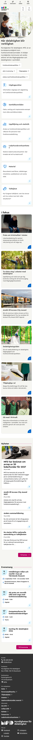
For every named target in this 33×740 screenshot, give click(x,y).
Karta (5, 682)
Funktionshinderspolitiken (11, 65)
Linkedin (6, 733)
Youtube (6, 736)
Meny (29, 9)
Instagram (23, 730)
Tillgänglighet (23, 71)
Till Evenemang (23, 647)
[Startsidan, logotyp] (16, 723)
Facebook (7, 730)
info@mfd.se (7, 662)
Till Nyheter (23, 555)
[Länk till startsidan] (11, 8)
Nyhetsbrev (23, 733)
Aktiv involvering (8, 71)
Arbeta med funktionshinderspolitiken (14, 77)
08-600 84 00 (8, 660)
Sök (23, 9)
